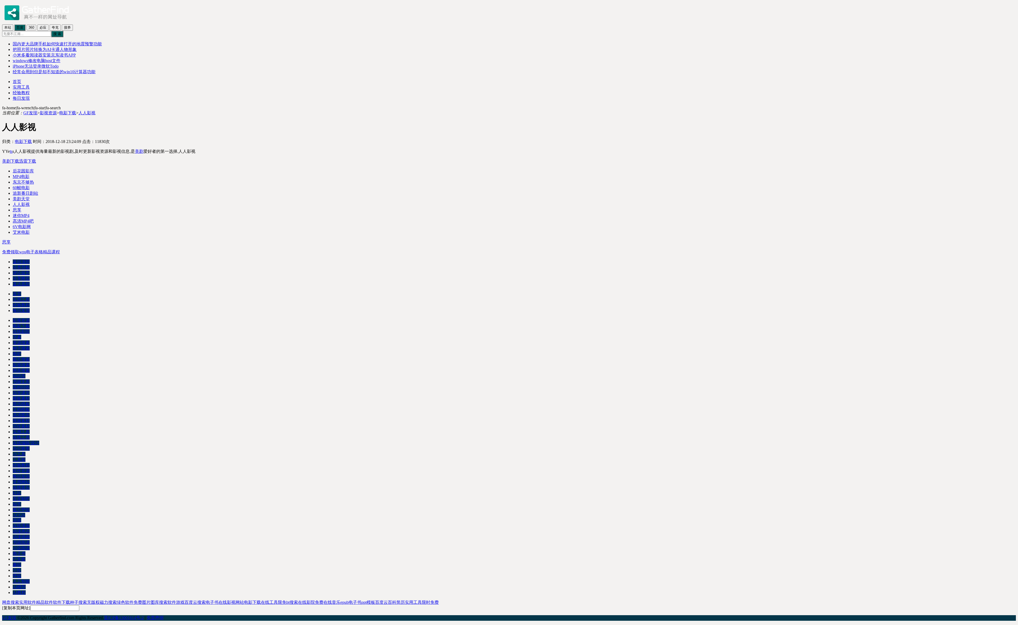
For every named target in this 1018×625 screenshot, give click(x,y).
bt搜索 (292, 602)
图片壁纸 (21, 509)
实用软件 (27, 602)
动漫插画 (21, 537)
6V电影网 (22, 226)
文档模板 (21, 409)
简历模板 (21, 404)
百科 (392, 602)
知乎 (17, 504)
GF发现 (30, 113)
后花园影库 (23, 171)
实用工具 (21, 87)
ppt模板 (368, 602)
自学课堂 (21, 392)
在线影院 (21, 331)
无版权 (93, 602)
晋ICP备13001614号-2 (124, 617)
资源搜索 (21, 342)
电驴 (17, 353)
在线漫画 (21, 525)
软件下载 (61, 602)
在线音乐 (21, 487)
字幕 (17, 337)
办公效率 (21, 448)
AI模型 (19, 587)
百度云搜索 (195, 602)
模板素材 (21, 398)
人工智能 (21, 581)
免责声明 (155, 617)
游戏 (17, 520)
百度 (19, 27)
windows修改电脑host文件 (36, 60)
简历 (400, 602)
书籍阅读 (21, 542)
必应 (43, 27)
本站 (7, 27)
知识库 (19, 376)
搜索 (163, 602)
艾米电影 (21, 232)
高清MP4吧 (23, 221)
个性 (17, 570)
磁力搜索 (108, 602)
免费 (319, 602)
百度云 (381, 602)
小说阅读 (21, 548)
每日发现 (21, 98)
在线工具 (21, 437)
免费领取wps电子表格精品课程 (31, 252)
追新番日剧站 (25, 193)
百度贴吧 (21, 498)
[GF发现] (36, 22)
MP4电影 (21, 176)
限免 (282, 602)
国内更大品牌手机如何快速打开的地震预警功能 (57, 44)
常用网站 (21, 482)
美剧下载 (10, 161)
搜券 (67, 27)
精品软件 (44, 602)
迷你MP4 (21, 215)
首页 (17, 81)
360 (31, 27)
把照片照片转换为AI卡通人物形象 (45, 49)
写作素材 (21, 426)
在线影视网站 (231, 602)
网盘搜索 (21, 370)
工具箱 (19, 459)
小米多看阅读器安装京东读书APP (44, 55)
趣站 (17, 564)
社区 (17, 493)
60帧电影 (21, 187)
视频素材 (21, 420)
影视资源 (48, 113)
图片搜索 (21, 359)
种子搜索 (21, 348)
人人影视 (86, 113)
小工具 (19, 454)
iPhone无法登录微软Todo (36, 66)
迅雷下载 (27, 161)
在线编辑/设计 (26, 443)
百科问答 (21, 387)
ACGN (19, 515)
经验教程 (21, 92)
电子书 (19, 553)
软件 (172, 602)
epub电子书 (350, 602)
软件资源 (21, 470)
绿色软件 (125, 602)
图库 (155, 602)
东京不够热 (23, 182)
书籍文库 (21, 381)
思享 (17, 210)
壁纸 (17, 576)
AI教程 (19, 592)
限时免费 (430, 602)
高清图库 (21, 415)
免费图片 (142, 602)
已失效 (19, 559)
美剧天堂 (21, 199)
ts (11, 151)
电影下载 (67, 113)
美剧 (139, 151)
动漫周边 (21, 531)
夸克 (55, 27)
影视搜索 (21, 365)
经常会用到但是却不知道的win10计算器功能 (54, 72)
